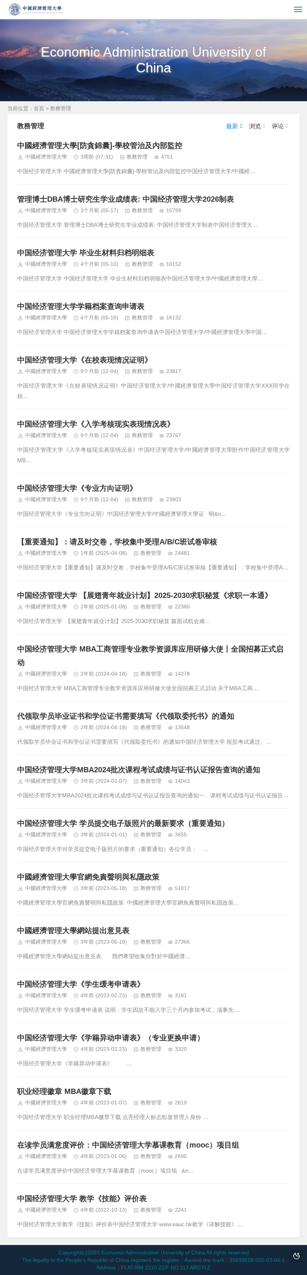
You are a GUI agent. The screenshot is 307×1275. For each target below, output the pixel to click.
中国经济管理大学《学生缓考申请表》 (81, 984)
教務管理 (60, 108)
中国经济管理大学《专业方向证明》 (77, 488)
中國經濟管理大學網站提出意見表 (73, 930)
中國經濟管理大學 (46, 157)
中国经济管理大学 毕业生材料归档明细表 (85, 253)
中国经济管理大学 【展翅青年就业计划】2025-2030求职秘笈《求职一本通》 (144, 595)
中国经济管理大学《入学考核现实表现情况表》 (95, 424)
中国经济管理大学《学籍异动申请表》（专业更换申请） (110, 1038)
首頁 (39, 108)
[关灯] (296, 1256)
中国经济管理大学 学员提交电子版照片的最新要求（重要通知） (123, 823)
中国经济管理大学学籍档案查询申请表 (81, 306)
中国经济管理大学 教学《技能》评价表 (82, 1198)
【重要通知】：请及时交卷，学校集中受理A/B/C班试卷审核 (117, 542)
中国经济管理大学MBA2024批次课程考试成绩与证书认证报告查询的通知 (138, 770)
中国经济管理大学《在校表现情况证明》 (84, 360)
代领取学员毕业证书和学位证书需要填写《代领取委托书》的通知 (125, 716)
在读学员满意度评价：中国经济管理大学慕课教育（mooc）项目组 (128, 1145)
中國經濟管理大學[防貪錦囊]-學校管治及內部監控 (99, 145)
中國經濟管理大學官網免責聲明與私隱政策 (88, 877)
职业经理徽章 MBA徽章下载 (64, 1091)
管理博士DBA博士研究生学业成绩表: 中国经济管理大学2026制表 (125, 199)
